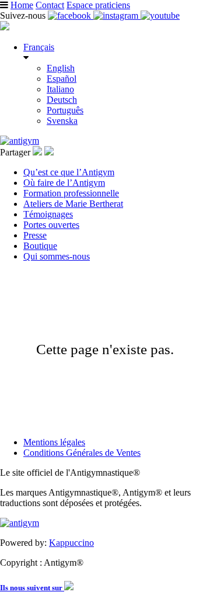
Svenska (62, 121)
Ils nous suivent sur (32, 587)
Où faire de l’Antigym (64, 183)
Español (61, 79)
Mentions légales (54, 442)
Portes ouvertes (51, 225)
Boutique (40, 246)
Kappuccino (71, 543)
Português (65, 110)
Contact (50, 5)
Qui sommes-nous (56, 256)
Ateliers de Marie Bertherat (73, 204)
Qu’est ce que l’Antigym (68, 172)
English (61, 68)
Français (38, 47)
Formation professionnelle (71, 193)
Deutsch (62, 100)
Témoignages (48, 214)
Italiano (60, 89)
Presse (35, 235)
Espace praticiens (98, 5)
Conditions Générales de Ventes (82, 453)
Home (21, 5)
